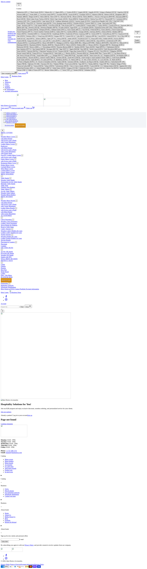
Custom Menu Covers (8, 170)
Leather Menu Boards (8, 208)
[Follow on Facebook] (6, 297)
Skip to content (5, 2)
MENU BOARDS (11, 116)
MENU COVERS (11, 113)
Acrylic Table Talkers (7, 191)
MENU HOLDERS (11, 114)
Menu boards (9, 463)
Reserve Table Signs (7, 227)
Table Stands (5, 178)
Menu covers (9, 459)
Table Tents (4, 185)
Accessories (8, 465)
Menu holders (9, 461)
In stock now (9, 472)
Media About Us (10, 517)
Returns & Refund (10, 522)
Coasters (3, 246)
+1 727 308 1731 (11, 451)
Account (3, 304)
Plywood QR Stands (7, 253)
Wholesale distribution (12, 494)
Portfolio (7, 87)
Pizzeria (3, 268)
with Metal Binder (6, 139)
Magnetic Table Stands (8, 184)
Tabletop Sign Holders (8, 187)
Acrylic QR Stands (7, 252)
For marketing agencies (12, 492)
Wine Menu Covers (7, 169)
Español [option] (137, 42)
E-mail (21, 539)
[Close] (2, 130)
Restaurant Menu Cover (8, 163)
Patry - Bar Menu (6, 275)
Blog (6, 80)
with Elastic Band (6, 153)
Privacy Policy (29, 545)
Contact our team (10, 496)
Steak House (5, 272)
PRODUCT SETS (11, 122)
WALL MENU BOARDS (11, 121)
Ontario (3, 266)
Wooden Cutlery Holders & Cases (11, 231)
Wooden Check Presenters (9, 222)
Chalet (3, 264)
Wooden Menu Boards (8, 201)
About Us (8, 515)
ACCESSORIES (10, 117)
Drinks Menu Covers (7, 165)
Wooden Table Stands (8, 180)
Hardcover (4, 146)
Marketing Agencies (7, 285)
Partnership (10, 89)
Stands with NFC (6, 257)
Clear (22, 307)
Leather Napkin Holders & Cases (11, 238)
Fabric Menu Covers (7, 159)
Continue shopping (7, 424)
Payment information (11, 91)
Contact (7, 86)
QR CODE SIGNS (11, 119)
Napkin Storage (6, 235)
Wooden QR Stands (7, 255)
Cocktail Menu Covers (8, 167)
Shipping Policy (39, 564)
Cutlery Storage (6, 229)
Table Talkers (5, 189)
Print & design (9, 491)
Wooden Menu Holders (8, 195)
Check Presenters (6, 220)
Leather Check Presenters (9, 223)
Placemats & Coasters (8, 242)
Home (7, 513)
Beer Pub (4, 270)
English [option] (137, 40)
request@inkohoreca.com (14, 452)
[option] (23, 12)
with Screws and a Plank (8, 140)
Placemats (4, 244)
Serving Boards (6, 240)
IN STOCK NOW (15, 125)
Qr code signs (9, 466)
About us (8, 82)
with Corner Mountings (8, 142)
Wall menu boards (10, 468)
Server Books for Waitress (9, 225)
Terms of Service (15, 564)
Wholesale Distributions (8, 287)
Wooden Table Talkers (8, 193)
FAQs (7, 84)
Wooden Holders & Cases (9, 237)
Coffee (3, 273)
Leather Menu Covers (8, 144)
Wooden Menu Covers (8, 137)
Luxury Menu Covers (7, 172)
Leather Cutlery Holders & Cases (11, 233)
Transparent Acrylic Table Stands (11, 182)
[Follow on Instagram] (6, 300)
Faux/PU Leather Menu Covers (11, 155)
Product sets (8, 470)
